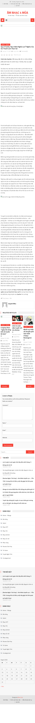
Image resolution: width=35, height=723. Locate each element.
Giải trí (4, 523)
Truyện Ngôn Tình (7, 554)
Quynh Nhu (16, 51)
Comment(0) (24, 51)
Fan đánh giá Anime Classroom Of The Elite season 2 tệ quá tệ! (6, 386)
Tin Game (5, 550)
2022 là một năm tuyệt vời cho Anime (17, 328)
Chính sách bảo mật (15, 4)
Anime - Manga (5, 44)
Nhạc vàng (5, 542)
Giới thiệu (6, 4)
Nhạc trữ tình (6, 535)
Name (4, 423)
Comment (5, 405)
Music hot (20, 697)
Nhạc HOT (5, 527)
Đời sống (5, 519)
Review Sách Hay (7, 546)
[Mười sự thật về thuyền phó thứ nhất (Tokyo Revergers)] (29, 320)
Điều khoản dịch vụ (27, 4)
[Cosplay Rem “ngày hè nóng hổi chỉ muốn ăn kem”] (6, 319)
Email (4, 430)
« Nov (2, 686)
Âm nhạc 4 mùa (17, 12)
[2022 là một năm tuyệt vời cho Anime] (17, 318)
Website (5, 437)
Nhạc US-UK (6, 539)
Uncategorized (7, 558)
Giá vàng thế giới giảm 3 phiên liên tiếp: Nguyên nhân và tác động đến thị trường (18, 471)
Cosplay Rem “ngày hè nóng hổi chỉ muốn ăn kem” (6, 330)
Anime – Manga (7, 515)
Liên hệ (17, 6)
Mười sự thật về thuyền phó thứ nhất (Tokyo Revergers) (29, 333)
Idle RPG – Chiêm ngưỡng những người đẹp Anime (30, 386)
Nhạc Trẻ (5, 531)
